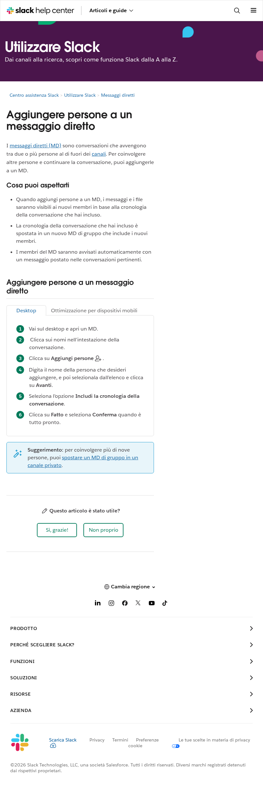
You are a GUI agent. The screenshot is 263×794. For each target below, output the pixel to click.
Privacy (97, 740)
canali (99, 154)
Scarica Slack (63, 740)
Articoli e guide (108, 10)
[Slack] (24, 743)
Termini (120, 740)
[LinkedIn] (98, 604)
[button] (57, 530)
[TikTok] (165, 604)
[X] (138, 604)
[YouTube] (152, 604)
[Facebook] (125, 604)
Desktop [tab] (26, 310)
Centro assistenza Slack (34, 95)
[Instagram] (111, 604)
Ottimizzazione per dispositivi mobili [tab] (94, 310)
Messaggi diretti (118, 95)
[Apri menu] (253, 10)
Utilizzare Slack (80, 95)
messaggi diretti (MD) (35, 145)
